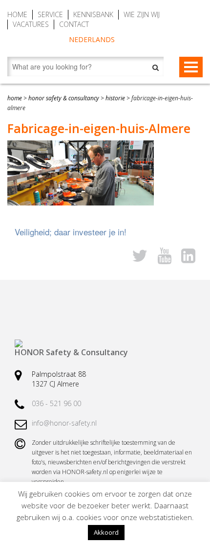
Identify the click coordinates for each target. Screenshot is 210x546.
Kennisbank (93, 14)
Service (50, 14)
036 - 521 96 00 (56, 403)
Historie (115, 98)
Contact (74, 24)
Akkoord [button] (106, 532)
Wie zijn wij (142, 14)
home (14, 98)
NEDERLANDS (92, 39)
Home (17, 14)
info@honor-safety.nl (64, 423)
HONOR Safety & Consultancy (63, 98)
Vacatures (31, 24)
